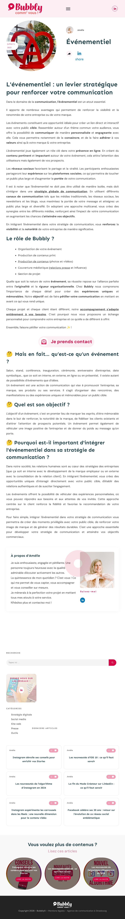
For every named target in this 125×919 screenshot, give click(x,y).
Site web (16, 723)
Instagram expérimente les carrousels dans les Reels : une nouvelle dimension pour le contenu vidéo (33, 814)
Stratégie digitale (21, 714)
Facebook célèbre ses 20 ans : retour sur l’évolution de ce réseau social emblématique (91, 814)
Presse (14, 728)
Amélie (34, 556)
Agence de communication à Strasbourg (87, 910)
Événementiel (88, 42)
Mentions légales (56, 910)
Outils (14, 733)
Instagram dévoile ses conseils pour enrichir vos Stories (24, 870)
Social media (18, 719)
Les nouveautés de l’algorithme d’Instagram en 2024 (101, 870)
